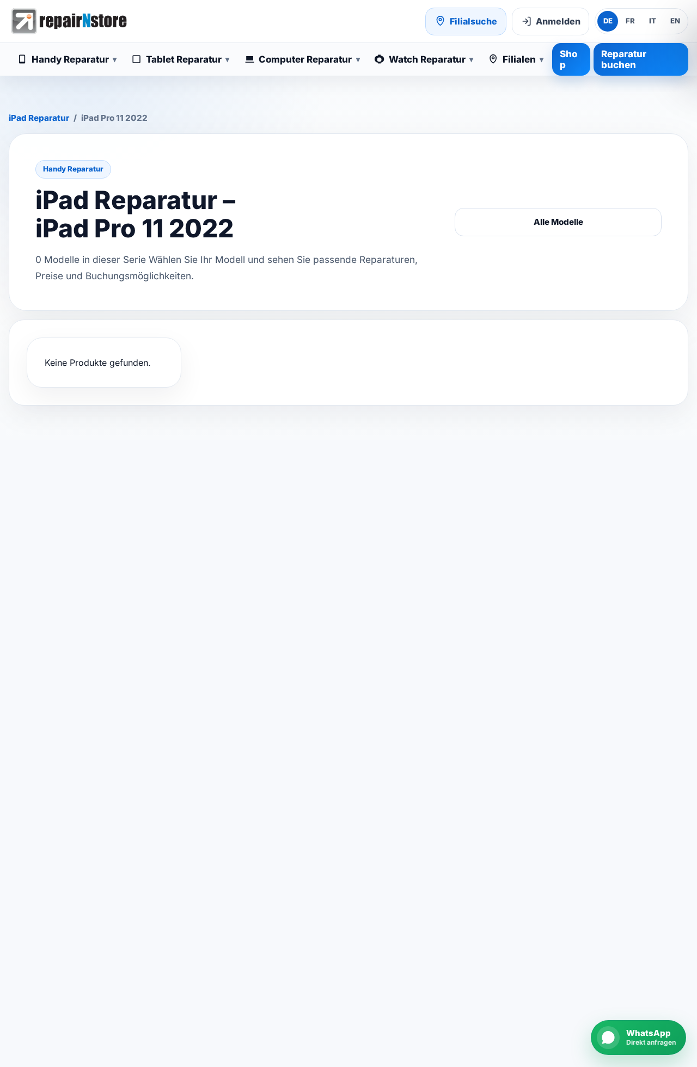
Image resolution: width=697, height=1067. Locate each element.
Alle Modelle (558, 222)
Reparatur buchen (623, 59)
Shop (568, 59)
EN (675, 20)
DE (608, 20)
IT (652, 20)
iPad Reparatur (39, 118)
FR (630, 20)
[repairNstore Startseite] (69, 21)
